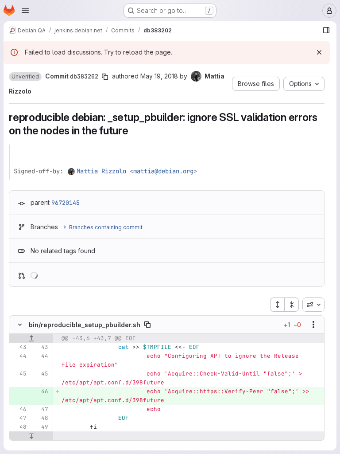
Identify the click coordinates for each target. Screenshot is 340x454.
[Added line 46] (40, 391)
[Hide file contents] (20, 324)
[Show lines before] (31, 338)
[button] (25, 76)
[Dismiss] (319, 52)
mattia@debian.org (163, 171)
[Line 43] (19, 347)
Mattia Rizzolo (101, 171)
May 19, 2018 (159, 76)
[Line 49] (40, 427)
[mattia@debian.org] (72, 171)
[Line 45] (19, 373)
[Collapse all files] (292, 304)
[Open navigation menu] (25, 11)
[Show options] (313, 324)
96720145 (65, 203)
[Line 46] (19, 409)
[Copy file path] (147, 324)
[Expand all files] (277, 304)
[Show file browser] (326, 30)
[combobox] (313, 304)
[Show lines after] (31, 435)
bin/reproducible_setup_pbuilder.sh (84, 325)
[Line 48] (40, 418)
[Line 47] (40, 409)
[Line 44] (19, 356)
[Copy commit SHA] (105, 76)
